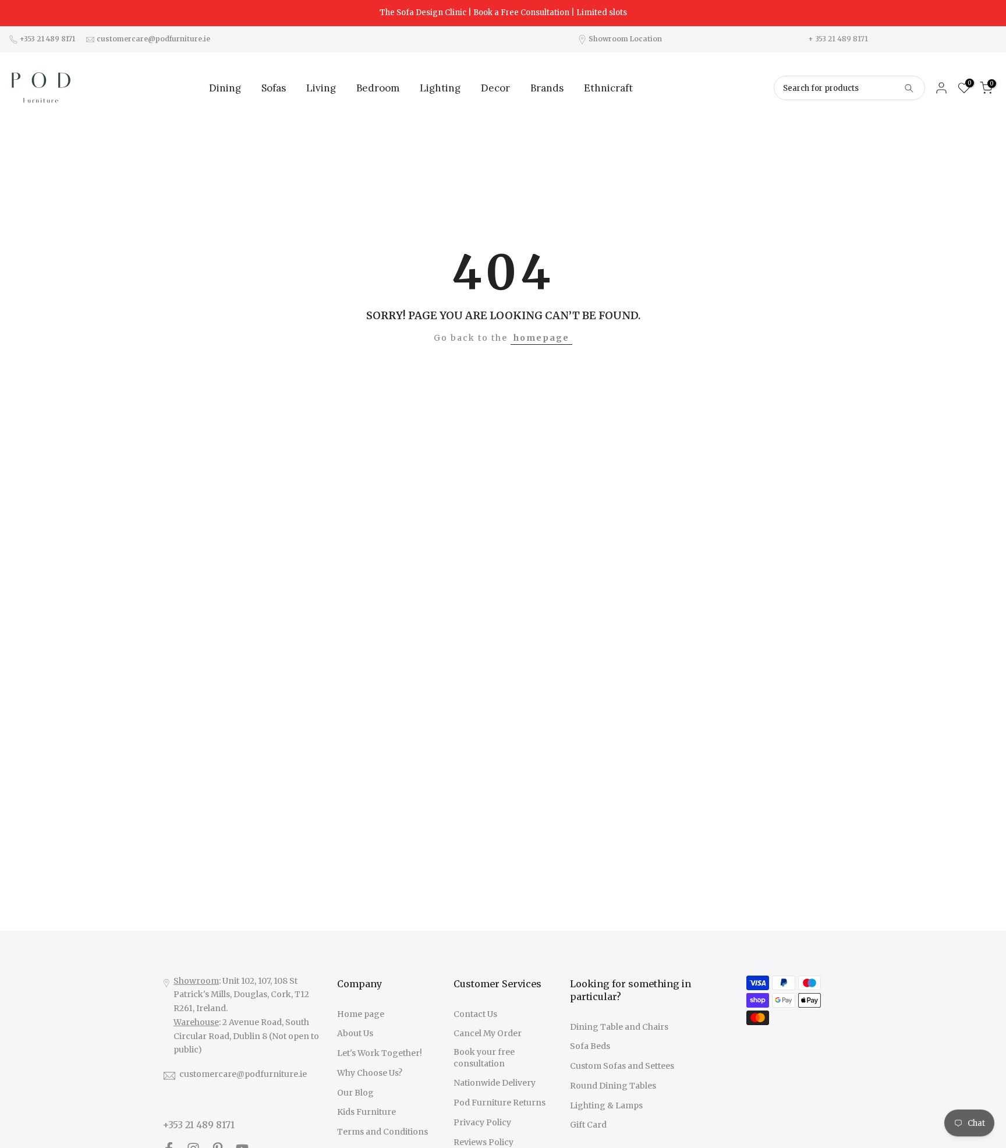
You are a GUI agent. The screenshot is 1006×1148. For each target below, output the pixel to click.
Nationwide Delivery (495, 1083)
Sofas (273, 88)
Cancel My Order (488, 1033)
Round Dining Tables (613, 1085)
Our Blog (355, 1092)
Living (321, 88)
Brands (547, 88)
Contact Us (475, 1014)
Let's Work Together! (379, 1053)
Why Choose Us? (369, 1073)
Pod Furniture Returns (499, 1102)
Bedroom (377, 88)
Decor (495, 88)
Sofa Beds (590, 1046)
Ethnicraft (608, 88)
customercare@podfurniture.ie (243, 1074)
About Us (355, 1033)
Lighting (440, 88)
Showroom (196, 981)
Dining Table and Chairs (619, 1027)
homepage (541, 338)
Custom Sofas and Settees (622, 1066)
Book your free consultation (484, 1058)
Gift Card (588, 1124)
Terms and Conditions (382, 1131)
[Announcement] (503, 12)
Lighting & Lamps (606, 1105)
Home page (360, 1014)
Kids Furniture (366, 1112)
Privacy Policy (482, 1122)
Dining (225, 88)
